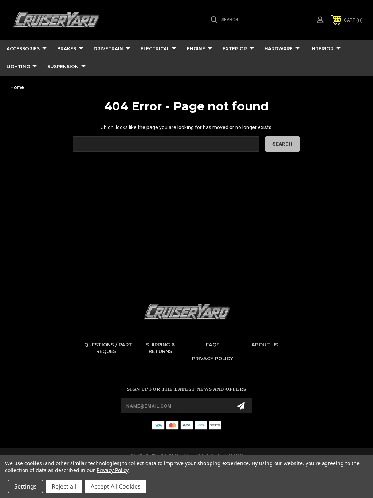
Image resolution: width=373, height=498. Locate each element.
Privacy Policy (212, 358)
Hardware (278, 48)
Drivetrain (108, 48)
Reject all (64, 486)
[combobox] (166, 144)
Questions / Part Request (108, 348)
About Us (264, 344)
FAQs (213, 344)
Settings (25, 486)
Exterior (235, 48)
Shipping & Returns (160, 348)
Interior (322, 48)
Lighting (18, 66)
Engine (196, 48)
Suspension (63, 66)
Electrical (155, 48)
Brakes (66, 48)
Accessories (23, 48)
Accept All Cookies (116, 486)
